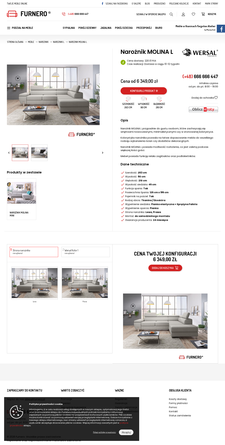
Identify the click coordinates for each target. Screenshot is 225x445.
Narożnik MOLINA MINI (19, 214)
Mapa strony (211, 3)
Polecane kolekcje (179, 3)
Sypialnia (69, 27)
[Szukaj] (171, 14)
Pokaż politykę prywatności (104, 432)
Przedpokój (144, 27)
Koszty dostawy (178, 399)
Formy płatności (178, 403)
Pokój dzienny (87, 27)
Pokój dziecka (124, 27)
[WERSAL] (200, 52)
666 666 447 (78, 13)
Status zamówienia (180, 415)
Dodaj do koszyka (163, 268)
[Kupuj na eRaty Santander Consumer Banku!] (203, 109)
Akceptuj (126, 432)
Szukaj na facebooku (117, 3)
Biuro (158, 27)
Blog (147, 3)
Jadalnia (105, 27)
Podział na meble (22, 27)
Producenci (159, 3)
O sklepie (136, 3)
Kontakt (197, 3)
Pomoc (173, 407)
